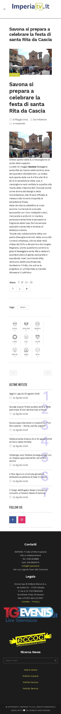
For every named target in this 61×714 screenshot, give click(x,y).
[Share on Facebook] (18, 282)
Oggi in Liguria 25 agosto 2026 (24, 393)
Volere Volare (30, 669)
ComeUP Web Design (39, 710)
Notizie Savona (30, 682)
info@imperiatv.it (30, 566)
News (23, 307)
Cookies (26, 601)
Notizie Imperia (30, 676)
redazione (41, 119)
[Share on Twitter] (22, 282)
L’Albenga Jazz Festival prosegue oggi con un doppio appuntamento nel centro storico (30, 458)
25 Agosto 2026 (20, 398)
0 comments (19, 123)
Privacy (35, 601)
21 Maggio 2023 (20, 119)
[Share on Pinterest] (31, 282)
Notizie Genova (30, 688)
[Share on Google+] (27, 282)
